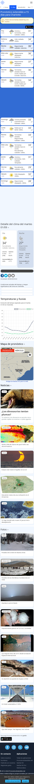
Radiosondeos (21, 768)
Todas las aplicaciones (24, 758)
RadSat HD (20, 763)
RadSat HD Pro (21, 765)
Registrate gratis (6, 765)
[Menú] (31, 2)
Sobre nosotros (6, 758)
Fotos (4, 529)
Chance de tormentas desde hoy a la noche (16, 21)
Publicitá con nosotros (8, 763)
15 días (13, 7)
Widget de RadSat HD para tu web (17, 381)
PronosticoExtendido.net (25, 760)
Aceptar (25, 781)
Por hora (5, 7)
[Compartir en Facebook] (2, 275)
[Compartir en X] (6, 275)
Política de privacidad (13, 781)
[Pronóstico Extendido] (2, 2)
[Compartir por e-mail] (13, 275)
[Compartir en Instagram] (9, 275)
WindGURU (21, 7)
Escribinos (4, 760)
